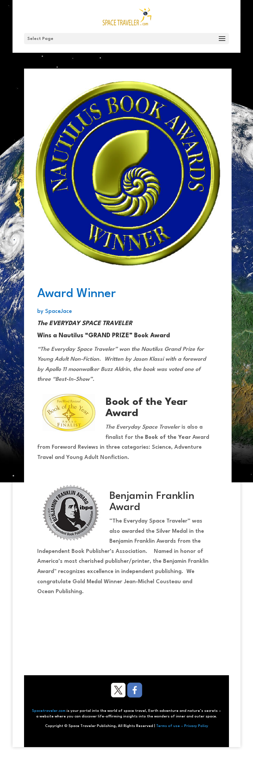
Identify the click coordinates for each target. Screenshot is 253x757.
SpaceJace (58, 311)
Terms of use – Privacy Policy (182, 726)
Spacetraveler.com (49, 711)
